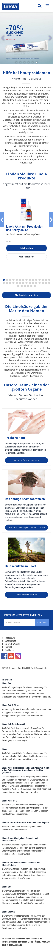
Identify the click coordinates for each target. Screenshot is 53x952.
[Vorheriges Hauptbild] (3, 38)
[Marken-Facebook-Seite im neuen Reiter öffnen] (4, 656)
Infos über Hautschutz (26, 594)
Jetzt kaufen (26, 248)
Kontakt (8, 647)
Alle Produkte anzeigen (26, 295)
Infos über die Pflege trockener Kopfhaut (26, 527)
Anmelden (42, 622)
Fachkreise (9, 650)
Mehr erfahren (26, 256)
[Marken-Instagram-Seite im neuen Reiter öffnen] (17, 656)
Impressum (9, 638)
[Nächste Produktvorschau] (51, 219)
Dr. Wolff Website (12, 644)
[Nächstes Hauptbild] (50, 38)
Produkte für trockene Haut (26, 460)
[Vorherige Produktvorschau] (2, 219)
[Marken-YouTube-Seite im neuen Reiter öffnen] (11, 656)
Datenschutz (10, 641)
